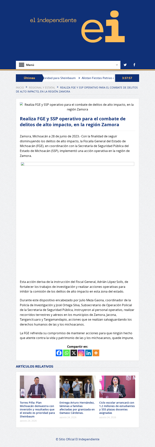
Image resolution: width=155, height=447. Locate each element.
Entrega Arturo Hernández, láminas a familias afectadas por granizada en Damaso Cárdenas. (77, 408)
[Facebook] (59, 353)
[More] (96, 353)
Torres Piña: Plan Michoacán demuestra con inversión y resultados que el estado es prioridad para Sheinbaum (37, 409)
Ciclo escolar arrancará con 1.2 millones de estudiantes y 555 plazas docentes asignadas (117, 408)
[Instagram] (81, 353)
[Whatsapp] (66, 353)
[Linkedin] (88, 353)
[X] (74, 353)
